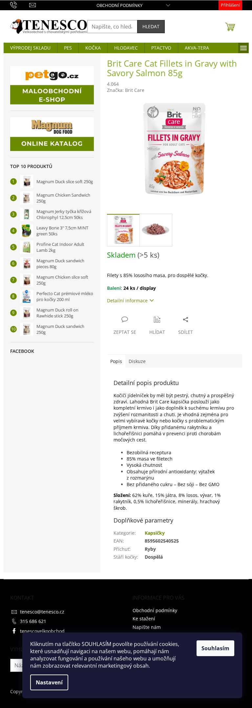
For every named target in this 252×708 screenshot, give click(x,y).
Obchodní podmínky (119, 5)
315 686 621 (33, 621)
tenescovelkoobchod (42, 631)
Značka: (125, 90)
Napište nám (147, 627)
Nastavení (49, 682)
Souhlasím (215, 648)
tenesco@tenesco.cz (42, 612)
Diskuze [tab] (137, 361)
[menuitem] (30, 48)
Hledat (150, 26)
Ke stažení (144, 618)
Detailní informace (127, 300)
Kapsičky (155, 533)
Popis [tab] (116, 361)
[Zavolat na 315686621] (20, 5)
